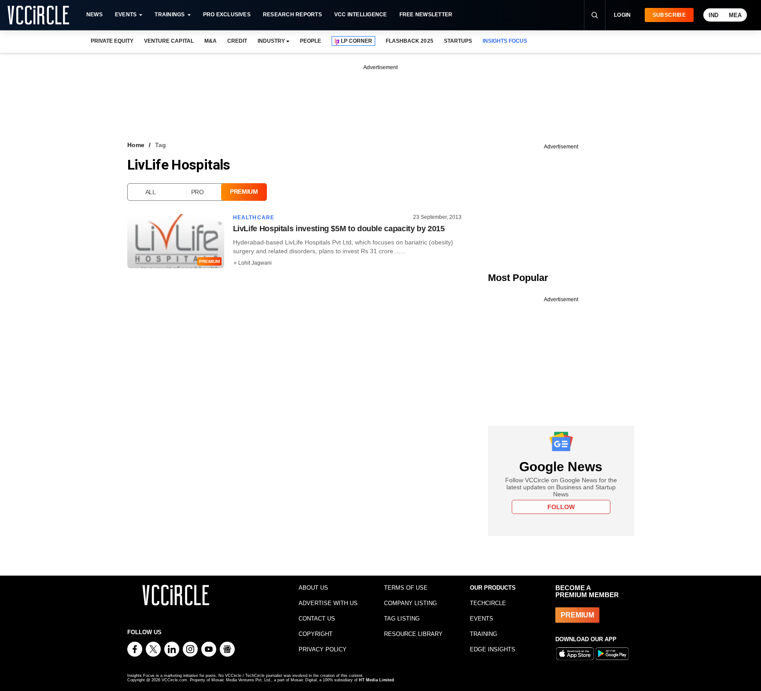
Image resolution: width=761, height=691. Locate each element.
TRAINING (483, 634)
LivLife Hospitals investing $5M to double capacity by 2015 (339, 228)
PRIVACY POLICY (323, 649)
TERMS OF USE (406, 587)
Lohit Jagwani (255, 263)
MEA (735, 15)
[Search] (594, 15)
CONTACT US (317, 618)
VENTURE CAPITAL (168, 41)
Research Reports (292, 14)
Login (622, 15)
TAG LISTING (402, 618)
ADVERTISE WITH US (328, 603)
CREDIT (237, 41)
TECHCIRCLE (488, 603)
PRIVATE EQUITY (112, 41)
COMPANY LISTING (410, 603)
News (94, 14)
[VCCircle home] (38, 15)
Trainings (170, 14)
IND (713, 15)
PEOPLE (310, 41)
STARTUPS (458, 41)
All (150, 192)
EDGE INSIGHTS (492, 649)
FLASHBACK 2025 (409, 41)
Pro (197, 192)
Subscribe (669, 15)
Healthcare (254, 217)
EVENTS (481, 618)
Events (126, 14)
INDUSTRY (271, 41)
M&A (210, 41)
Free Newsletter (426, 14)
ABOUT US (313, 587)
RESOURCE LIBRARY (413, 634)
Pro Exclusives (227, 14)
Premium (244, 191)
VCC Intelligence (360, 14)
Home (135, 144)
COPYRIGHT (315, 634)
